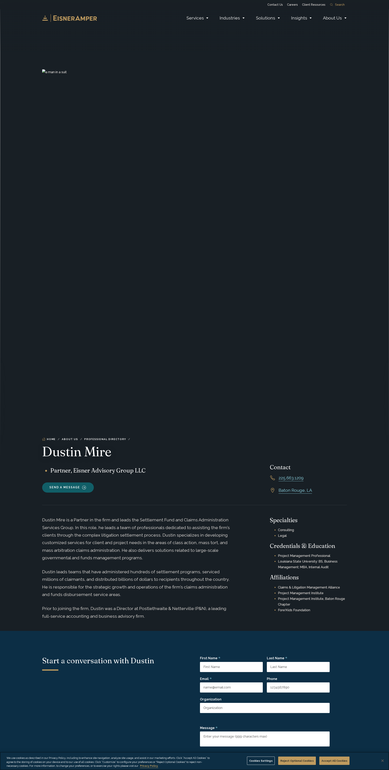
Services (195, 17)
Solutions (265, 17)
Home (51, 439)
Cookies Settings (261, 760)
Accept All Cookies (334, 760)
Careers (292, 4)
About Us (332, 17)
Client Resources (313, 4)
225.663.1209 (291, 477)
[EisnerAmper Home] (69, 18)
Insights (299, 17)
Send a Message (64, 487)
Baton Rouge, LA (295, 490)
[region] (194, 761)
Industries (230, 17)
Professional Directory (105, 439)
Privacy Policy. (149, 765)
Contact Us (275, 4)
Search (340, 4)
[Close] (382, 760)
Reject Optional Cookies (297, 760)
